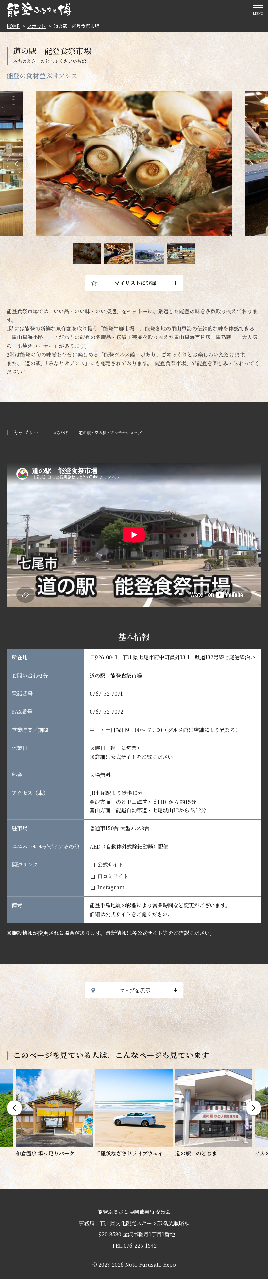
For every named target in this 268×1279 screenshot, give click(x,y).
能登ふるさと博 (39, 9)
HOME (13, 26)
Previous (16, 163)
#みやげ (61, 432)
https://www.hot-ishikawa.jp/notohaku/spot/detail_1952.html (213, 1113)
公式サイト (110, 864)
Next (251, 163)
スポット (36, 26)
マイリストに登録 (135, 283)
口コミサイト (112, 876)
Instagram (111, 887)
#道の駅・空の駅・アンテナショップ (109, 432)
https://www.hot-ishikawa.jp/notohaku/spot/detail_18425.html (54, 1113)
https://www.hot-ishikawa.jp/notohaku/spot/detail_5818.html (134, 1113)
